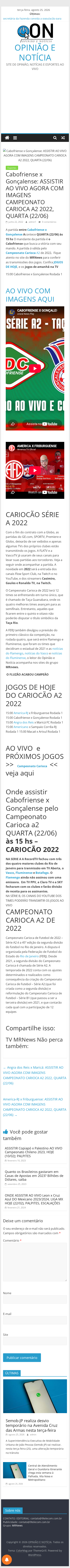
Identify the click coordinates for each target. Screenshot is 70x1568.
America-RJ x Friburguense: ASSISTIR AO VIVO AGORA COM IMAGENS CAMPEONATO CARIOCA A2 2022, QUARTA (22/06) (34, 1107)
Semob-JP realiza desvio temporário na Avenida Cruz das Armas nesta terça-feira (31, 1425)
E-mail (7, 1314)
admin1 (33, 221)
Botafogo (42, 873)
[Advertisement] (35, 104)
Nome (7, 1293)
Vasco (10, 873)
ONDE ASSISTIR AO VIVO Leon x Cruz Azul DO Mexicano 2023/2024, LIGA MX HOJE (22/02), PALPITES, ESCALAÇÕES (34, 1199)
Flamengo (13, 877)
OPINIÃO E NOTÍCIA (35, 52)
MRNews (17, 1525)
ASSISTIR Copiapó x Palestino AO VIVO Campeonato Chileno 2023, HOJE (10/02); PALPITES (33, 1152)
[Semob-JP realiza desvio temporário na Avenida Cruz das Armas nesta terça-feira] (35, 1381)
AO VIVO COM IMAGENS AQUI (30, 295)
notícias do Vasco (36, 653)
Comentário (12, 1241)
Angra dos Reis (24, 722)
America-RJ (21, 713)
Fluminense (24, 873)
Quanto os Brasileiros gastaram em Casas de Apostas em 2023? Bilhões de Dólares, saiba (34, 1175)
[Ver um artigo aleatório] (63, 138)
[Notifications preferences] (7, 1560)
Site (5, 1335)
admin (33, 1434)
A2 (23, 253)
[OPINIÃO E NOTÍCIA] (7, 138)
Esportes (12, 167)
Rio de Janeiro (29, 956)
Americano (21, 727)
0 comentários (48, 221)
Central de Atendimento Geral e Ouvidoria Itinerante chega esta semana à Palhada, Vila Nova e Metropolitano (45, 1472)
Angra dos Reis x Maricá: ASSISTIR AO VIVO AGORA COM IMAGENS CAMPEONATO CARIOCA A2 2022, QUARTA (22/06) (34, 1075)
